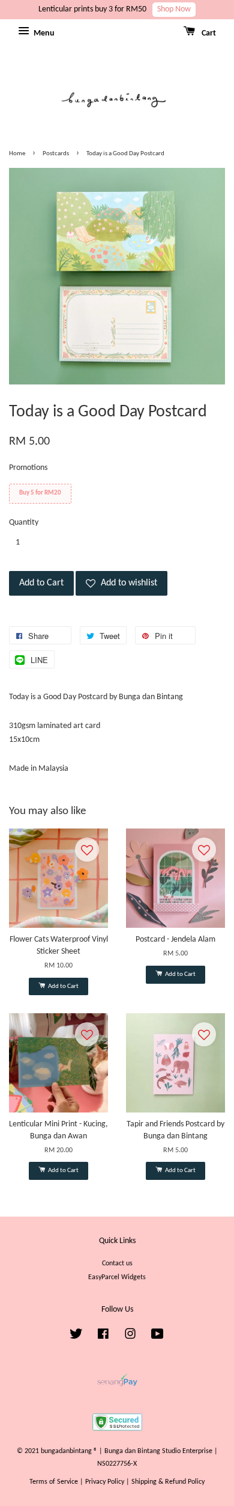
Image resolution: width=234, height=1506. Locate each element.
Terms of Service (53, 1482)
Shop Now (174, 9)
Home (17, 153)
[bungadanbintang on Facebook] (103, 1337)
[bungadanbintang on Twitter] (76, 1337)
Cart (208, 33)
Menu (43, 33)
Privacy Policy (104, 1482)
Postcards (56, 153)
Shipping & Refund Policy (168, 1482)
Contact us (117, 1263)
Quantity (23, 522)
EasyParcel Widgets (117, 1277)
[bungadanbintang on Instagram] (130, 1337)
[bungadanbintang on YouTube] (157, 1337)
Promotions (28, 467)
